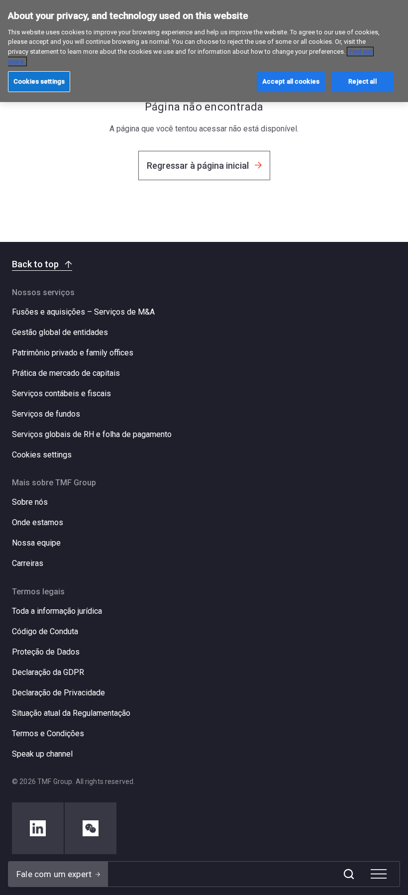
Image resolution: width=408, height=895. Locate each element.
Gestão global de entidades (60, 332)
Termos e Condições (48, 733)
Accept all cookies (290, 81)
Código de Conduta (45, 631)
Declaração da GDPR (48, 672)
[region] (204, 51)
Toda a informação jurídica (57, 611)
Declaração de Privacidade (58, 692)
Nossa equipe (36, 543)
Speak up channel (42, 754)
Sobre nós (30, 502)
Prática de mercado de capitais (66, 373)
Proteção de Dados (46, 652)
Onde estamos (37, 522)
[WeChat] (90, 828)
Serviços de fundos (46, 414)
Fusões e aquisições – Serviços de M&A (83, 312)
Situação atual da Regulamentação (71, 713)
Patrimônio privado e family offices (72, 352)
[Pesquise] (349, 874)
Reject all (362, 81)
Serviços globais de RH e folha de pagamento (92, 434)
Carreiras (27, 563)
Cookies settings (42, 454)
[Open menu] (379, 874)
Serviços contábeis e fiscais (61, 393)
